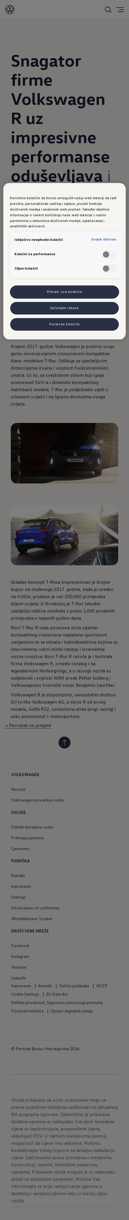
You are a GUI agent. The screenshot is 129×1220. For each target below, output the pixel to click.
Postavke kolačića (64, 324)
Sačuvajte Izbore (64, 308)
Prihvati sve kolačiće (64, 292)
